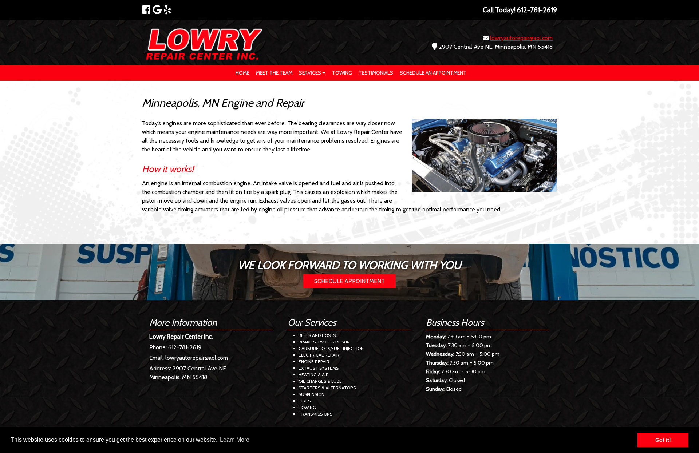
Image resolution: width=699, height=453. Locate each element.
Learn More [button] (234, 440)
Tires (305, 401)
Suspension (311, 394)
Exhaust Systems (319, 368)
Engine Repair (314, 361)
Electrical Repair (319, 355)
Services (310, 72)
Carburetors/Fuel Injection (331, 348)
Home (242, 72)
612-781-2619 (184, 347)
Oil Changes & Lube (320, 381)
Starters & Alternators (327, 387)
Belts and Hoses (317, 335)
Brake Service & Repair (324, 342)
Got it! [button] (663, 440)
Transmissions (315, 414)
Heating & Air (314, 374)
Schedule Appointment (349, 281)
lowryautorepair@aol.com (521, 38)
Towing (342, 72)
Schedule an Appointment (433, 72)
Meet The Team (274, 72)
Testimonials (376, 72)
